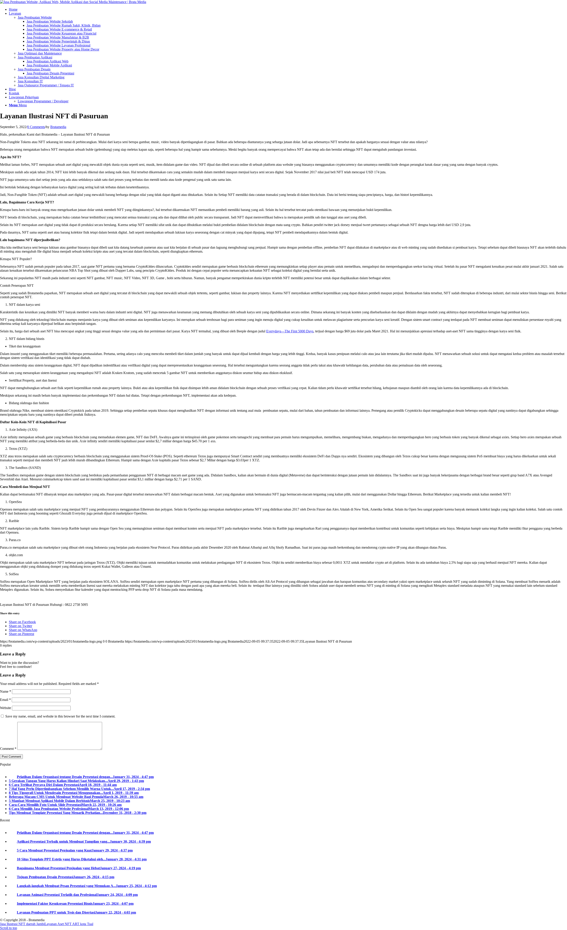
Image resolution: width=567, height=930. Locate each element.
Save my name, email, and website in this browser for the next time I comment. (60, 716)
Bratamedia (58, 127)
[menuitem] (288, 10)
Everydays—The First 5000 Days (289, 331)
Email (5, 700)
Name (5, 691)
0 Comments (36, 127)
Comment (8, 749)
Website (5, 708)
